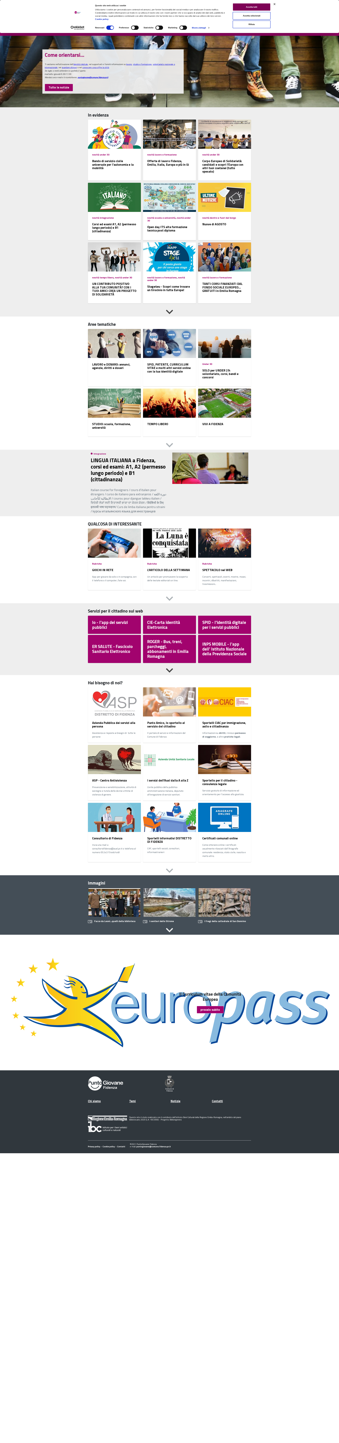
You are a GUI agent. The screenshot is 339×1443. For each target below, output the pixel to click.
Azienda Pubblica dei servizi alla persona (113, 724)
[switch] (135, 28)
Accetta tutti (251, 7)
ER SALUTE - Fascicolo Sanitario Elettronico (112, 649)
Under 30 (207, 364)
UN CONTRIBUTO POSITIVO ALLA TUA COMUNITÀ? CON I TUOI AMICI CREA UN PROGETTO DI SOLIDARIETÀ (114, 289)
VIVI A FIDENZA (212, 424)
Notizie (175, 1101)
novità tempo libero (103, 277)
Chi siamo (94, 1101)
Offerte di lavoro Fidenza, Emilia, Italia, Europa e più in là (168, 163)
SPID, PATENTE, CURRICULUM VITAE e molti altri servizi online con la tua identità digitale (169, 368)
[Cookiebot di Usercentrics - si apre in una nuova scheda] (77, 28)
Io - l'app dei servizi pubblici (110, 625)
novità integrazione (103, 218)
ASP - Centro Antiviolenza (109, 780)
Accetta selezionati (251, 16)
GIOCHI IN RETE (102, 570)
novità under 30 (100, 154)
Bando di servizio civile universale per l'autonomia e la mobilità (113, 164)
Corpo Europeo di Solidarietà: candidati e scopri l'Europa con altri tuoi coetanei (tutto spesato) (222, 166)
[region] (169, 906)
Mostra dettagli (199, 28)
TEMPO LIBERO (157, 424)
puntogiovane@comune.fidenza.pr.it (93, 77)
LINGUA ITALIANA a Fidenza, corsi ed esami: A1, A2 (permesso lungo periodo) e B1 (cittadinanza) (128, 469)
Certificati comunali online (220, 838)
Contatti (217, 1101)
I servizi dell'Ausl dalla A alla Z (167, 780)
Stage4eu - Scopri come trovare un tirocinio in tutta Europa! (168, 288)
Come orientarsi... (64, 55)
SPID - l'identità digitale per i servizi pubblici (224, 625)
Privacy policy (94, 1146)
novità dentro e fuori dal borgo (219, 218)
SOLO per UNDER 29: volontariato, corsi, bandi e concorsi (220, 374)
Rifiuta (252, 24)
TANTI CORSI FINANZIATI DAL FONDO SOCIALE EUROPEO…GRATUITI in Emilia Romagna (222, 287)
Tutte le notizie (59, 87)
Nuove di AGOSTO (214, 224)
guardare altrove (69, 67)
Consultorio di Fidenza (107, 838)
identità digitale (80, 64)
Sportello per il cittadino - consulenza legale (219, 782)
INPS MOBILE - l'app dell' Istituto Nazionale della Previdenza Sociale (224, 649)
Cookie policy (102, 19)
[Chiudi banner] (274, 4)
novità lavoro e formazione (162, 154)
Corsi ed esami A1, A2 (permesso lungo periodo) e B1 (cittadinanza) (114, 227)
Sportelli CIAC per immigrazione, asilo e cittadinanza (224, 724)
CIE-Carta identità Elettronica (163, 625)
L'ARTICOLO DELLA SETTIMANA (168, 570)
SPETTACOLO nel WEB (217, 570)
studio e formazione (142, 64)
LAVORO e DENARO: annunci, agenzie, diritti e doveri (111, 366)
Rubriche (97, 563)
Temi (132, 1101)
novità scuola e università (161, 218)
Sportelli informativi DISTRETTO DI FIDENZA (169, 840)
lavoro (129, 64)
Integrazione (100, 453)
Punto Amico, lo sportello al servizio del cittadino (166, 724)
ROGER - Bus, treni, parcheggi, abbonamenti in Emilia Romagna (168, 649)
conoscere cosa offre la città (95, 67)
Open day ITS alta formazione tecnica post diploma (167, 229)
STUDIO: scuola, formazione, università (111, 426)
